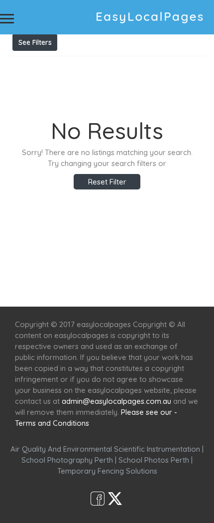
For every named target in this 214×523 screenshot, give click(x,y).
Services (66, 288)
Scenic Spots (115, 288)
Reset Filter (107, 181)
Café (158, 288)
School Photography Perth (67, 460)
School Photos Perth (153, 460)
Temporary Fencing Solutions (107, 471)
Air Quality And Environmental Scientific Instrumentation (105, 449)
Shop (187, 288)
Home (28, 288)
